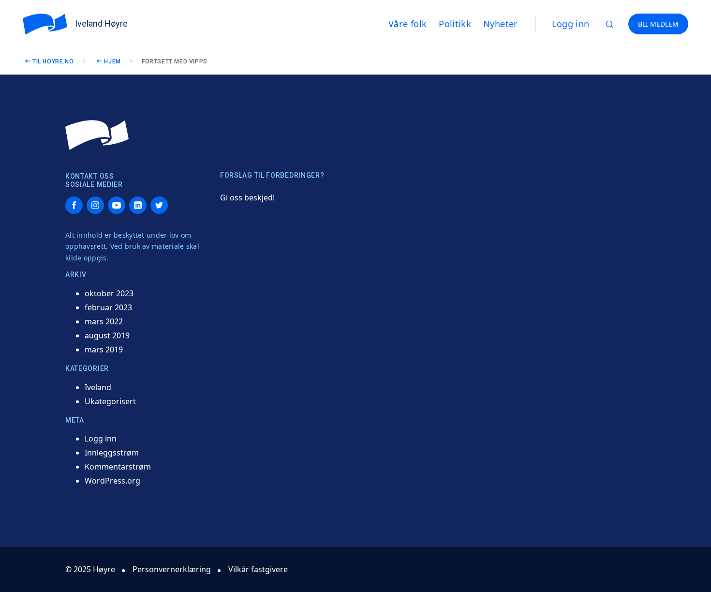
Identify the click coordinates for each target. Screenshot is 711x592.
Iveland (98, 387)
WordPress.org (112, 480)
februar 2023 (108, 307)
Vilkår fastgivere (258, 569)
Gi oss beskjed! (247, 197)
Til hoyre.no (53, 61)
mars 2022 (104, 321)
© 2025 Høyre (90, 569)
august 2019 (107, 335)
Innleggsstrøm (112, 452)
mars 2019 (104, 349)
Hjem (112, 61)
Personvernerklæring (172, 569)
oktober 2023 (109, 293)
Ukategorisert (110, 401)
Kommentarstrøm (118, 466)
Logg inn (571, 24)
